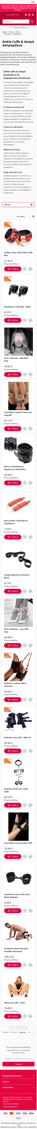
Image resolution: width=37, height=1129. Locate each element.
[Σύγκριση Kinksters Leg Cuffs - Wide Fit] (30, 751)
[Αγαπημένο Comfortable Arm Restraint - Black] (24, 591)
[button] (18, 1076)
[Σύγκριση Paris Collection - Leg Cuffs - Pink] (30, 645)
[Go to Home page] (13, 14)
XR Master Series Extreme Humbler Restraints (16, 950)
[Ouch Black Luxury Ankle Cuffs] (18, 826)
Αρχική (4, 32)
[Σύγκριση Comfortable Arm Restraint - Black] (30, 591)
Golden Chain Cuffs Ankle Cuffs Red (18, 254)
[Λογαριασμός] (29, 14)
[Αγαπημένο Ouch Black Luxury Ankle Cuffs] (24, 856)
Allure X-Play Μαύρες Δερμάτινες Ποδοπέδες (14, 468)
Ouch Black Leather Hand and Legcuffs (18, 413)
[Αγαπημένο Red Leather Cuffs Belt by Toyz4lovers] (24, 537)
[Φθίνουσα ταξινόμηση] (33, 216)
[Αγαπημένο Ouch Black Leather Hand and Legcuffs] (24, 428)
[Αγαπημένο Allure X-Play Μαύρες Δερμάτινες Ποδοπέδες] (24, 482)
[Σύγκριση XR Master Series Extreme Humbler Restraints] (30, 964)
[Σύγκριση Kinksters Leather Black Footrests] (30, 699)
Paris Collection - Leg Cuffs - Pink (16, 630)
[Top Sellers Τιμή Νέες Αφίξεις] (23, 216)
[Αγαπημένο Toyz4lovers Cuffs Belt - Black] (24, 320)
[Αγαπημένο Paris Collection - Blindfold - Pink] (24, 374)
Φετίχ (11, 32)
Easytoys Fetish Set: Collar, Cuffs (16, 790)
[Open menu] (3, 15)
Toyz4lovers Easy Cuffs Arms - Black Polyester (17, 895)
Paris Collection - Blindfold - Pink (16, 359)
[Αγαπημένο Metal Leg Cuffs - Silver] (24, 1016)
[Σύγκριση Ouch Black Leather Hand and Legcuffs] (30, 428)
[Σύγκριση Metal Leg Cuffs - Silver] (30, 1016)
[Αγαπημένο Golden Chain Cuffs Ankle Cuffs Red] (24, 269)
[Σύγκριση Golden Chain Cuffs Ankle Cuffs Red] (30, 269)
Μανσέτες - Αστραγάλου (13, 34)
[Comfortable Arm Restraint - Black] (18, 558)
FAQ (33, 2)
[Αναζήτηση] (32, 21)
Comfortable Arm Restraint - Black (17, 576)
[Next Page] (26, 1027)
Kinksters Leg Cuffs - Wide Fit (17, 737)
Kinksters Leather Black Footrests (15, 684)
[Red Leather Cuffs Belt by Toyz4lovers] (18, 504)
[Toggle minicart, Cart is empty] (33, 14)
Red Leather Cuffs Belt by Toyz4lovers (16, 522)
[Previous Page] (11, 1027)
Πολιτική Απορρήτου (10, 1107)
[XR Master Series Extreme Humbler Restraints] (18, 932)
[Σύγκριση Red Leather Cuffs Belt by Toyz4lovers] (30, 537)
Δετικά (17, 32)
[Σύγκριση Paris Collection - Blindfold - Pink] (30, 374)
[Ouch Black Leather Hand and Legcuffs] (18, 396)
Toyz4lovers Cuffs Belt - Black (17, 307)
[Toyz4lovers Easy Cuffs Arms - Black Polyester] (18, 878)
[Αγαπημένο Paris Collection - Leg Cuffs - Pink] (24, 645)
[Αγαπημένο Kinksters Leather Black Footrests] (24, 699)
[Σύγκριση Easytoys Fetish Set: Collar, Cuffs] (30, 805)
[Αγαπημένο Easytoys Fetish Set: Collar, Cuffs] (24, 805)
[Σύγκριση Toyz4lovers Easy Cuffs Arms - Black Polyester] (30, 910)
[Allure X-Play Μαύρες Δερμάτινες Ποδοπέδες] (18, 450)
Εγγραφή (18, 1064)
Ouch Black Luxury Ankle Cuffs (18, 843)
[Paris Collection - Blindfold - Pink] (18, 342)
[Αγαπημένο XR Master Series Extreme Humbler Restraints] (24, 964)
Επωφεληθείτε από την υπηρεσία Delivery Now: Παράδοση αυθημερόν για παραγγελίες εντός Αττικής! (18, 8)
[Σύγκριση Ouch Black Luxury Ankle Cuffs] (30, 856)
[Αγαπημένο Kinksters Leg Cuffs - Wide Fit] (24, 751)
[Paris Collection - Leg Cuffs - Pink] (18, 613)
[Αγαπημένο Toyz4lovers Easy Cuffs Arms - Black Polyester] (24, 910)
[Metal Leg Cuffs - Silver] (18, 986)
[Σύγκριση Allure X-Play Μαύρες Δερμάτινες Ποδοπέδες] (30, 482)
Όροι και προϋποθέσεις (11, 1104)
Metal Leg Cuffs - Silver (14, 1003)
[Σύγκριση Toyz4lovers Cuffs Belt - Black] (30, 320)
